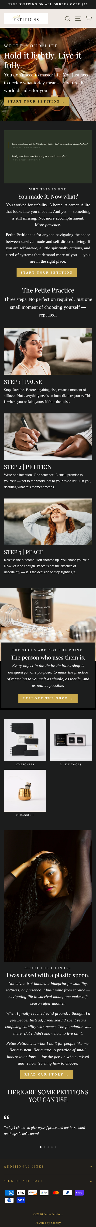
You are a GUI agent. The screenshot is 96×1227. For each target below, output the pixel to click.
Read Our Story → (46, 1074)
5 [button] (56, 1147)
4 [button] (52, 1147)
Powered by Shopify (48, 1222)
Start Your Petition (47, 272)
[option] (48, 4)
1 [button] (41, 1147)
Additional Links (24, 1166)
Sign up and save (23, 1181)
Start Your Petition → (36, 101)
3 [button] (49, 1147)
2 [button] (45, 1147)
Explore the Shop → (48, 698)
